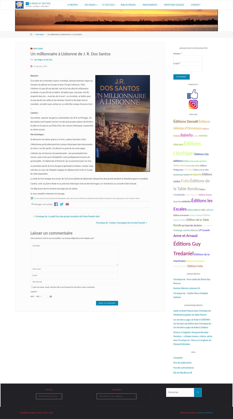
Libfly (203, 210)
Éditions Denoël (185, 122)
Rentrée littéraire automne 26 (186, 288)
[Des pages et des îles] (19, 5)
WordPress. (209, 413)
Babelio (187, 135)
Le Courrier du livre (192, 225)
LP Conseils (204, 230)
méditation (186, 202)
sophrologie (180, 266)
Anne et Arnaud (185, 236)
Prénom (177, 54)
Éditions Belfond (193, 210)
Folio (185, 181)
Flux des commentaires (183, 368)
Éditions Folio (195, 266)
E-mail (177, 64)
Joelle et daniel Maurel (183, 311)
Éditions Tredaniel (195, 261)
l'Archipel (188, 170)
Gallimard (209, 210)
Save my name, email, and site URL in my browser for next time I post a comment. (64, 287)
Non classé (40, 35)
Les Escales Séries (193, 166)
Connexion (178, 358)
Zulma (195, 136)
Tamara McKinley (196, 215)
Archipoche (196, 174)
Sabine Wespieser (191, 195)
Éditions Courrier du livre (194, 161)
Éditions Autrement (181, 215)
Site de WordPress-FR (182, 373)
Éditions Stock (179, 166)
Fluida (200, 413)
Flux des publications (182, 363)
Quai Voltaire (207, 226)
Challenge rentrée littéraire (185, 230)
